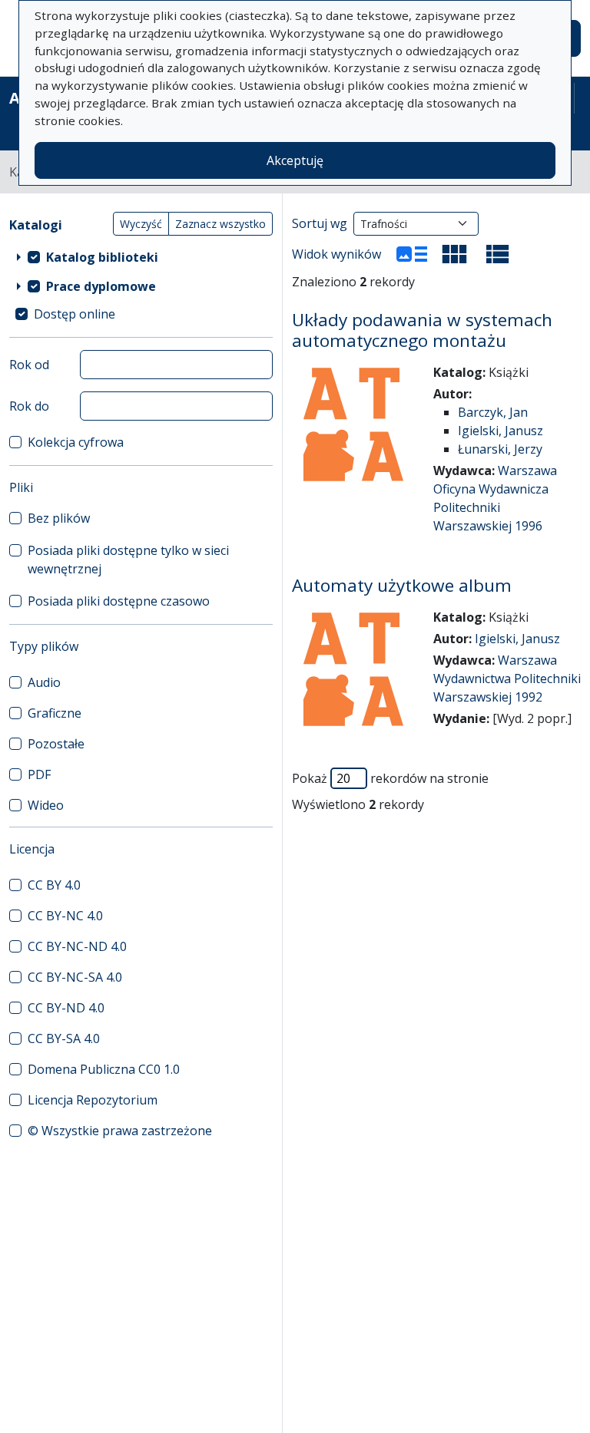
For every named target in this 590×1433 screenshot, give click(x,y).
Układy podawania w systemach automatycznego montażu (422, 330)
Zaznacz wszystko (220, 223)
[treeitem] (141, 257)
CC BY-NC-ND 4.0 (77, 946)
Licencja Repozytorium (92, 1099)
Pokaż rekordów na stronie (390, 778)
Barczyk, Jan (493, 412)
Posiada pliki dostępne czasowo (119, 601)
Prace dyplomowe (101, 286)
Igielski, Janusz (500, 430)
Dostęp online (74, 313)
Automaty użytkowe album (402, 585)
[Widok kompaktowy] (454, 254)
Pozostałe (56, 743)
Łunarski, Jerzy (500, 449)
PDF (39, 774)
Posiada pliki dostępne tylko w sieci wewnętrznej (128, 559)
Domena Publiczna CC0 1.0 (104, 1069)
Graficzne (54, 713)
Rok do (29, 406)
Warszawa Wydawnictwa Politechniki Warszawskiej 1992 (507, 678)
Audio (44, 682)
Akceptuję (295, 160)
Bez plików (59, 518)
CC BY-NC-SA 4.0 (75, 977)
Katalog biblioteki (102, 257)
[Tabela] (497, 254)
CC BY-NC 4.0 (65, 915)
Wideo (46, 805)
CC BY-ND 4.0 (66, 1007)
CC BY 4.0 (54, 885)
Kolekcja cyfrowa (76, 442)
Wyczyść (141, 223)
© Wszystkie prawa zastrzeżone (120, 1130)
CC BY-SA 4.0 (64, 1038)
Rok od (29, 364)
